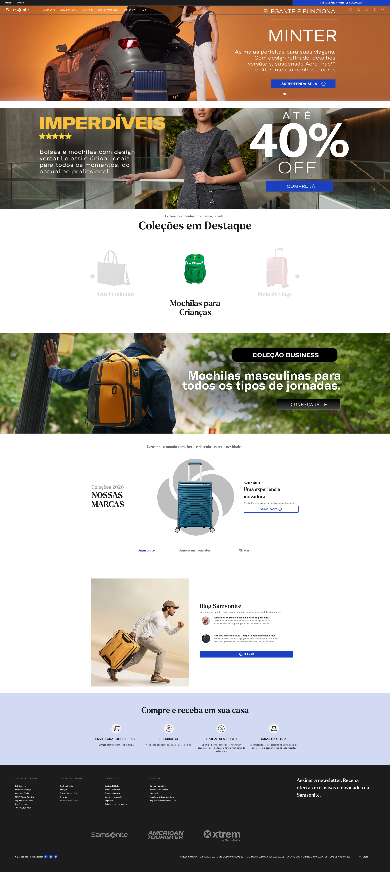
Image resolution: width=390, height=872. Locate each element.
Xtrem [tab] (244, 550)
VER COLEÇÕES (269, 509)
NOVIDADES (49, 10)
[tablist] (195, 550)
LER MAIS (249, 654)
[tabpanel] (195, 493)
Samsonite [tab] (146, 550)
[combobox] (364, 857)
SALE (143, 10)
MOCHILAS (87, 10)
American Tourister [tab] (195, 550)
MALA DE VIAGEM (69, 10)
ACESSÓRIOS (129, 10)
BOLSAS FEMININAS (108, 10)
